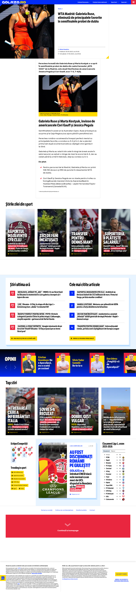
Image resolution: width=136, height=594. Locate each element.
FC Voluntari (110, 488)
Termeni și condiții (46, 510)
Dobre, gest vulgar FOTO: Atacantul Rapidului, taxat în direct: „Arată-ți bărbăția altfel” (83, 411)
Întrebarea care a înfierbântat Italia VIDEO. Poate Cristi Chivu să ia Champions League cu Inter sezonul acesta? (20, 411)
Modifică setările (81, 510)
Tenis (60, 9)
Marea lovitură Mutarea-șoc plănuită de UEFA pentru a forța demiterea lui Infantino (97, 305)
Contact (92, 510)
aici (19, 583)
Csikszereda (110, 499)
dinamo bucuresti (19, 479)
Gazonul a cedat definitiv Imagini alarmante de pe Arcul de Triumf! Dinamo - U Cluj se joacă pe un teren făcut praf (37, 329)
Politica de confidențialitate (64, 510)
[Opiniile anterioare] (6, 367)
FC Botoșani (109, 494)
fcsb (22, 488)
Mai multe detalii (37, 573)
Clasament (106, 451)
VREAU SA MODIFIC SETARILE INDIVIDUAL (121, 580)
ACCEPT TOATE (121, 574)
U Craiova (109, 480)
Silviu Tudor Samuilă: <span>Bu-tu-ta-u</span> (72, 363)
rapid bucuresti (18, 475)
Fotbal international (100, 2)
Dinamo (108, 463)
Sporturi (114, 2)
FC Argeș (109, 466)
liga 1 (15, 488)
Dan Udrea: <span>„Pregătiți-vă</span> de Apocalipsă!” (107, 363)
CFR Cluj (16, 482)
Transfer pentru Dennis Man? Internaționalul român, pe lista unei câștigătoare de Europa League (83, 233)
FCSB (107, 457)
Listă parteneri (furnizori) (69, 579)
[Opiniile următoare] (15, 367)
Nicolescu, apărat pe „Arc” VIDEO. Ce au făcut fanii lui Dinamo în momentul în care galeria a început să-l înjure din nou (37, 295)
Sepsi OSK (109, 485)
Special (124, 2)
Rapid (108, 460)
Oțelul (108, 483)
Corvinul (108, 468)
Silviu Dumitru (64, 49)
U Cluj (108, 471)
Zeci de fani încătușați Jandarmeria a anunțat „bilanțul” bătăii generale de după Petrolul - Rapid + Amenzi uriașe (52, 233)
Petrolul (108, 474)
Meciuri (113, 451)
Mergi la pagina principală (83, 338)
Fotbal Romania (83, 2)
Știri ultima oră (20, 284)
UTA (107, 497)
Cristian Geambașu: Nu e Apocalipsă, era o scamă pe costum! (38, 363)
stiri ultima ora (18, 472)
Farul (107, 477)
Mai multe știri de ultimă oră (24, 338)
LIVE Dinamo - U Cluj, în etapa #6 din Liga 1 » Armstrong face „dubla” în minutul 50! (37, 305)
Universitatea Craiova (20, 485)
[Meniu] (133, 2)
